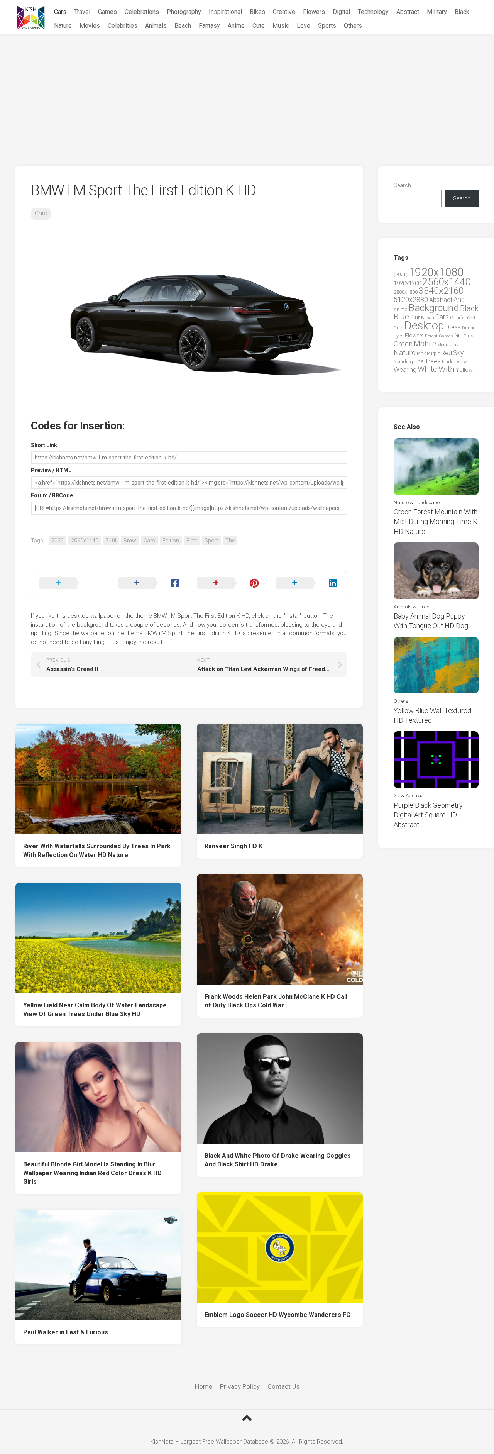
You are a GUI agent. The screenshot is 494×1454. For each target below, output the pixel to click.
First (191, 540)
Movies (90, 25)
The (230, 540)
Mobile (425, 343)
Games (107, 11)
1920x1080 (436, 272)
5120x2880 (411, 299)
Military (437, 11)
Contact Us (283, 1386)
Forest (431, 336)
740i (111, 540)
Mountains (447, 344)
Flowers (314, 11)
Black (462, 11)
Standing (403, 361)
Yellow (464, 369)
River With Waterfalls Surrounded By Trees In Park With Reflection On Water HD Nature (97, 850)
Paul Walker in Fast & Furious (65, 1332)
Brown (427, 317)
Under (448, 361)
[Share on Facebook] (149, 583)
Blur (415, 317)
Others (353, 25)
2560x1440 (84, 540)
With (446, 369)
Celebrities (122, 25)
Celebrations (142, 11)
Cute (258, 25)
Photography (184, 11)
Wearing (405, 369)
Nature (63, 25)
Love (303, 25)
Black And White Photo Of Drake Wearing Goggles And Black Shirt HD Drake (278, 1160)
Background (433, 308)
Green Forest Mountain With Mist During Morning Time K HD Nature (435, 521)
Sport (211, 540)
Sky (458, 353)
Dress (453, 327)
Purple (433, 353)
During (468, 327)
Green (403, 343)
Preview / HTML (51, 470)
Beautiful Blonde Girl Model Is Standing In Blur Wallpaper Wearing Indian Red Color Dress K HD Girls (92, 1173)
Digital (341, 11)
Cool (471, 317)
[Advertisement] (247, 92)
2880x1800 (406, 292)
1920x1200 (407, 283)
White (427, 369)
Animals (156, 25)
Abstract (407, 11)
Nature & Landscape (417, 502)
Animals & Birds (412, 607)
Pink (421, 353)
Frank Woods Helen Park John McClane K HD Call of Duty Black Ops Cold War (276, 1001)
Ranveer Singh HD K (233, 846)
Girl (458, 335)
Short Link (44, 445)
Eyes (399, 336)
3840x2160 (441, 290)
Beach (182, 25)
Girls (468, 336)
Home (203, 1386)
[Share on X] (70, 583)
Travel (82, 11)
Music (280, 25)
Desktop (424, 325)
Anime (236, 25)
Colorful (458, 317)
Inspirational (225, 11)
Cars (60, 11)
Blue (401, 316)
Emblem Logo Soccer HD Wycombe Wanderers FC (277, 1314)
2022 (57, 540)
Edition (170, 540)
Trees (433, 361)
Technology (373, 11)
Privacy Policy (240, 1386)
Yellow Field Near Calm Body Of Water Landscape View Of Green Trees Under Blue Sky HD (95, 1010)
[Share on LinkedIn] (307, 583)
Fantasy (209, 25)
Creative (284, 11)
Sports (327, 25)
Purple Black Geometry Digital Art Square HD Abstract (428, 815)
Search (402, 185)
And (459, 299)
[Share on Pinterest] (228, 583)
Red (446, 353)
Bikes (257, 11)
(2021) (401, 274)
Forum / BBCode (52, 495)
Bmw (130, 540)
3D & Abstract (409, 795)
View (462, 361)
